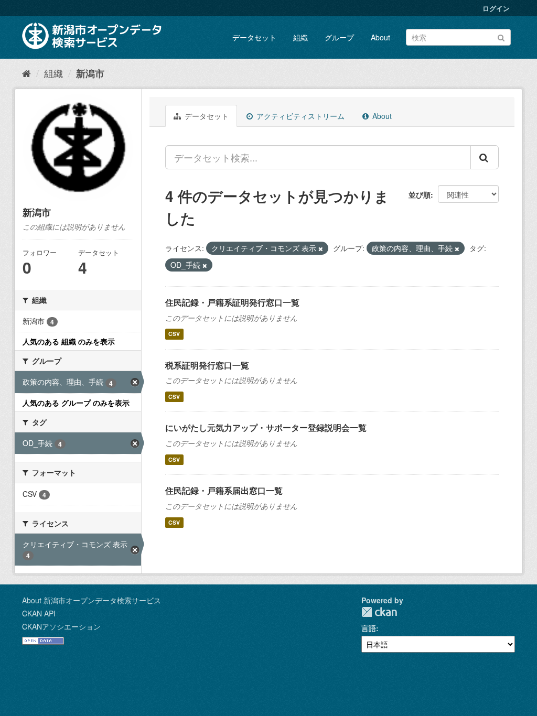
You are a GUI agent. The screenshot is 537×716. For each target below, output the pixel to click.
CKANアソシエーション (61, 626)
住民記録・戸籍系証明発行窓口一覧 (232, 302)
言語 (368, 628)
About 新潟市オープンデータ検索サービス (91, 600)
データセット (254, 37)
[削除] (320, 248)
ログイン (496, 8)
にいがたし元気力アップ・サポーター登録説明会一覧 (266, 427)
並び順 (420, 194)
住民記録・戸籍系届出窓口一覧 (224, 490)
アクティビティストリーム (299, 116)
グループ (339, 37)
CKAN (379, 611)
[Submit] (501, 36)
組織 (300, 37)
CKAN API (39, 613)
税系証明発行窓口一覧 (207, 365)
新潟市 (90, 73)
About (380, 37)
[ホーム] (26, 73)
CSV (174, 334)
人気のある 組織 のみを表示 (69, 341)
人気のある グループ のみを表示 (76, 402)
